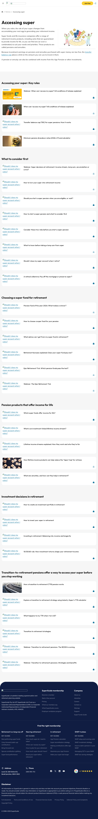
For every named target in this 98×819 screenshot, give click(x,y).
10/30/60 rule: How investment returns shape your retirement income (51, 552)
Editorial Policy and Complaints (77, 800)
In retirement (55, 732)
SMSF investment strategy (83, 742)
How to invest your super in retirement (39, 520)
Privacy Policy (59, 800)
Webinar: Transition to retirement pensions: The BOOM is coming (49, 647)
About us (77, 695)
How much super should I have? (36, 751)
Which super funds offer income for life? (39, 413)
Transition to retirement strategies (37, 631)
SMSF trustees (80, 732)
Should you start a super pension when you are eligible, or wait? (48, 198)
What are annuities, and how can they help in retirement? (46, 476)
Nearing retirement (33, 732)
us (80, 705)
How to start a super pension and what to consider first (45, 214)
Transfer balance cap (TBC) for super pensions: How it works (47, 122)
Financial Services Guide (44, 800)
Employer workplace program (51, 711)
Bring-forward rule (8, 748)
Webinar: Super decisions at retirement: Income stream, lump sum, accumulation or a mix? (56, 168)
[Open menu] (3, 3)
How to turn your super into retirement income (42, 183)
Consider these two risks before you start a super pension (46, 230)
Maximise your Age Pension (59, 751)
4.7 (80, 771)
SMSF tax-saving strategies (84, 754)
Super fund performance (10, 754)
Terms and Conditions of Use (23, 800)
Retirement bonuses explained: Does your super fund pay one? (48, 353)
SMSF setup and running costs (85, 739)
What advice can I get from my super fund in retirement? (46, 337)
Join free (87, 3)
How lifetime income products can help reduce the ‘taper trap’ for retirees (53, 460)
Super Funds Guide (80, 715)
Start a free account (48, 698)
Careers (76, 701)
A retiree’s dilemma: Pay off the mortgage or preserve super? (48, 277)
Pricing (44, 701)
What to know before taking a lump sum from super (44, 245)
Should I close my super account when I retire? (42, 261)
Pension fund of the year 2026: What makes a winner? (45, 306)
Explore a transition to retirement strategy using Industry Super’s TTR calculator (55, 600)
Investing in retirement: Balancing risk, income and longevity (47, 536)
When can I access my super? (35, 745)
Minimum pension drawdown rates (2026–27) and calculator (47, 138)
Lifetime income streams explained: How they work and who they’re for (52, 444)
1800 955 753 (30, 772)
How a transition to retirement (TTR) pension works (44, 584)
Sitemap (77, 708)
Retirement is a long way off (12, 732)
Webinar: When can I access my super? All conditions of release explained (52, 91)
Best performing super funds (11, 739)
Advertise (77, 698)
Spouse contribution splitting (11, 751)
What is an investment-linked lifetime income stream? (45, 429)
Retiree (8, 12)
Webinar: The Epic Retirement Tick (37, 384)
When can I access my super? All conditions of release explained (49, 107)
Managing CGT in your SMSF (84, 751)
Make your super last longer (59, 754)
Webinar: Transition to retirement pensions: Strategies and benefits (50, 663)
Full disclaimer (6, 800)
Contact (77, 705)
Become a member (48, 695)
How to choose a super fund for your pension (41, 321)
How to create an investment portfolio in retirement (44, 505)
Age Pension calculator (58, 739)
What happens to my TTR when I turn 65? (40, 616)
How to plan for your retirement (36, 748)
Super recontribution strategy (60, 742)
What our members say (49, 705)
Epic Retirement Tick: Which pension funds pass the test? (46, 368)
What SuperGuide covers (50, 708)
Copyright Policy (7, 803)
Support (76, 711)
